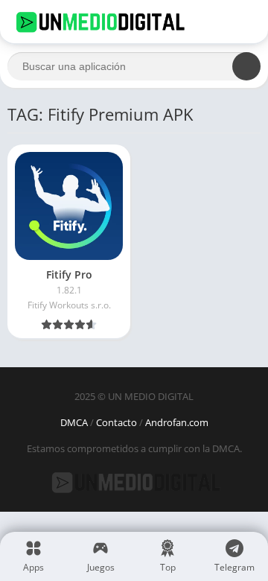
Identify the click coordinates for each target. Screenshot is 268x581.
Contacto (116, 422)
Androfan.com (176, 422)
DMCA (74, 422)
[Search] (246, 66)
